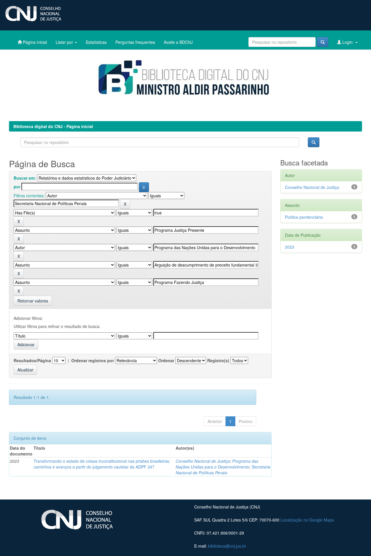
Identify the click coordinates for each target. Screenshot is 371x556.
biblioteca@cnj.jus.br (227, 546)
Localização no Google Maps (307, 520)
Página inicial (34, 42)
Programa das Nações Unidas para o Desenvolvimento (217, 464)
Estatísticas (96, 42)
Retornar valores (32, 301)
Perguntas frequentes (135, 42)
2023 (289, 247)
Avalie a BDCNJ (178, 42)
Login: (348, 42)
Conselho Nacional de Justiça (203, 461)
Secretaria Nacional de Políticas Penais (223, 469)
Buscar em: (25, 178)
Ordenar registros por (92, 360)
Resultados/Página (32, 360)
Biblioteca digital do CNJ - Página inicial (53, 126)
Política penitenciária (304, 217)
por (17, 186)
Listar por (65, 42)
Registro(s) (218, 360)
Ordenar (166, 360)
